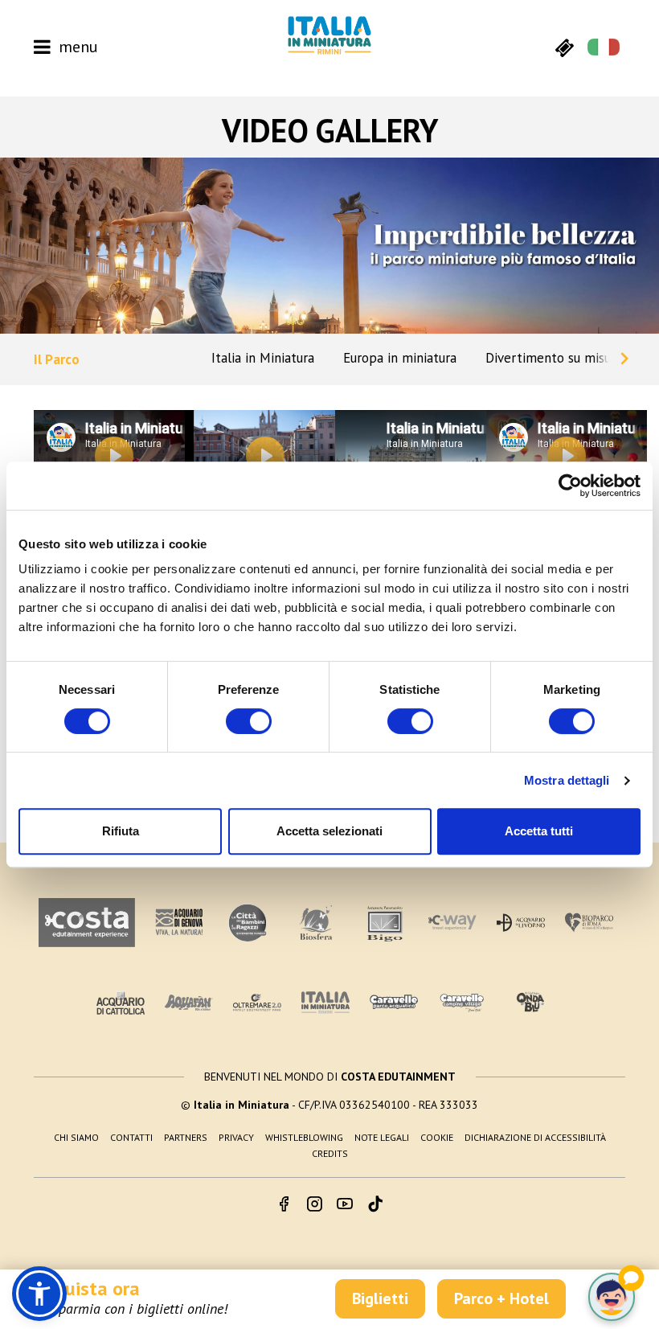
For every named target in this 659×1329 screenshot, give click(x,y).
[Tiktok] (375, 1205)
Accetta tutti (539, 831)
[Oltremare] (257, 1002)
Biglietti (380, 1298)
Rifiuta (120, 831)
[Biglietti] (564, 46)
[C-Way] (452, 922)
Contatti (131, 1137)
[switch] (249, 721)
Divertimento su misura (553, 358)
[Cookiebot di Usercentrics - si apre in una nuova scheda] (570, 486)
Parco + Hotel (501, 1298)
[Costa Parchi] (87, 922)
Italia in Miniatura (262, 358)
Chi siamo (76, 1137)
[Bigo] (384, 922)
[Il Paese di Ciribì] (462, 1002)
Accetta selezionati (329, 831)
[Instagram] (314, 1205)
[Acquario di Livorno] (521, 922)
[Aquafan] (189, 1002)
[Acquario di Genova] (179, 922)
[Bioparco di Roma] (589, 922)
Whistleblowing (304, 1137)
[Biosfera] (316, 922)
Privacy (236, 1137)
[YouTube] (345, 1205)
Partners (185, 1137)
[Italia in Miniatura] (329, 35)
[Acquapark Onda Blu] (530, 1002)
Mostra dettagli (567, 780)
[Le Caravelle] (394, 1002)
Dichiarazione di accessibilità (535, 1137)
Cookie (436, 1137)
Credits (330, 1153)
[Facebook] (284, 1205)
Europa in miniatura (399, 358)
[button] (39, 1293)
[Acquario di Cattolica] (120, 1002)
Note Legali (381, 1137)
